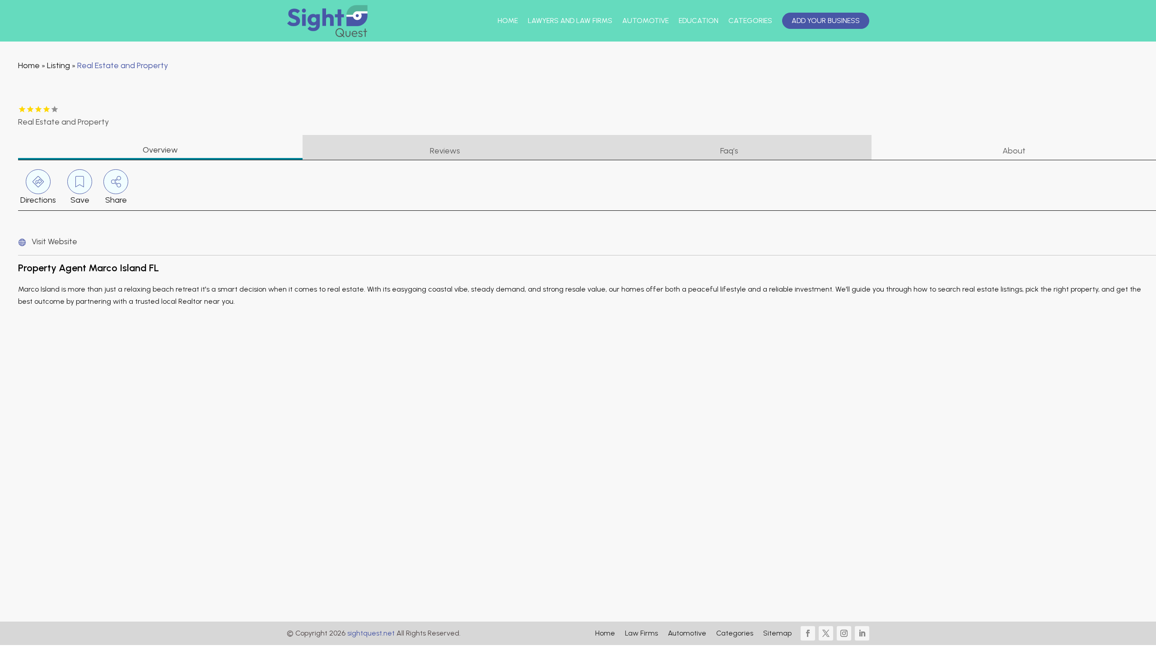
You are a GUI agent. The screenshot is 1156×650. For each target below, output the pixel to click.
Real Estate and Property (122, 65)
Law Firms (641, 633)
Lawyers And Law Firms (570, 20)
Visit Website (54, 241)
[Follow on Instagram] (844, 633)
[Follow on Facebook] (808, 633)
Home (508, 20)
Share (116, 200)
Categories (750, 20)
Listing (58, 65)
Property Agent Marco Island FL (88, 268)
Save (79, 200)
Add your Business (826, 20)
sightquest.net (371, 633)
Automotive (645, 20)
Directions (38, 200)
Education (698, 20)
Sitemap (777, 633)
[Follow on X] (826, 633)
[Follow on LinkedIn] (862, 633)
